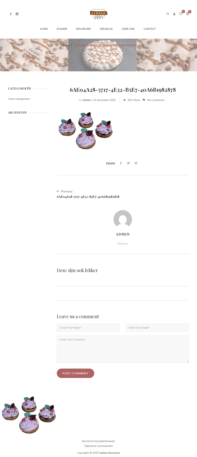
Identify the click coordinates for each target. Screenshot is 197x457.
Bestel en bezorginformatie (98, 441)
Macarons (83, 28)
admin (87, 100)
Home (44, 28)
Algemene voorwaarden (98, 445)
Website (123, 243)
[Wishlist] (180, 14)
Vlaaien (62, 28)
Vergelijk (106, 28)
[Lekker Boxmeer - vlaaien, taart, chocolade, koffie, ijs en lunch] (98, 13)
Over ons (128, 28)
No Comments (156, 100)
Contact (150, 28)
